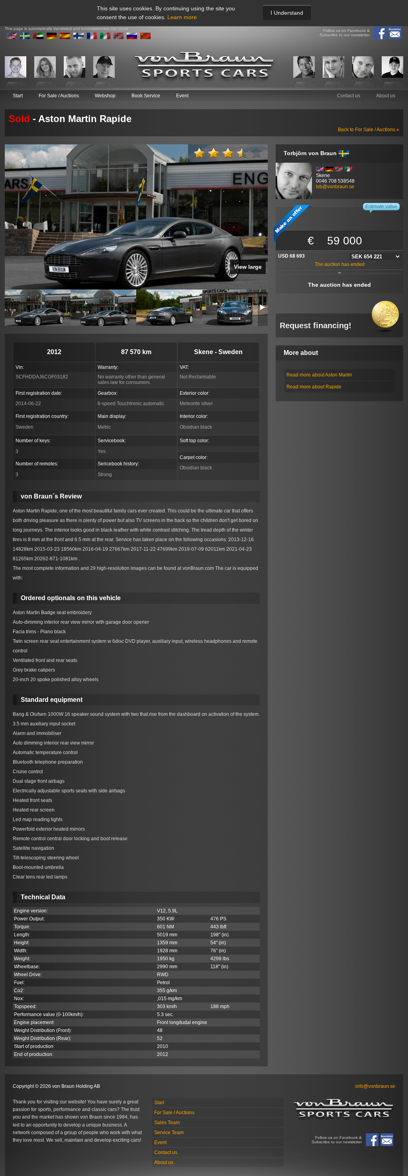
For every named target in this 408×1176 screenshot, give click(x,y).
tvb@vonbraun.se (335, 186)
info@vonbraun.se (375, 1086)
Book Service (145, 95)
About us (385, 95)
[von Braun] (204, 67)
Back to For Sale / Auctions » (368, 129)
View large (248, 267)
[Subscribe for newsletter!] (394, 32)
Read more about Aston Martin (319, 375)
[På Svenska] (25, 37)
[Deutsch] (52, 37)
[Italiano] (105, 37)
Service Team (169, 1132)
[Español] (65, 37)
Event (182, 95)
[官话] (145, 37)
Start (18, 95)
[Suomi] (78, 37)
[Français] (92, 37)
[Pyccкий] (132, 37)
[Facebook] (380, 32)
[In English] (11, 37)
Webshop (105, 95)
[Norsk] (119, 37)
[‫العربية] (38, 37)
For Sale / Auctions (59, 95)
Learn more (182, 17)
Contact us (348, 95)
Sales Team (167, 1122)
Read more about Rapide (313, 387)
